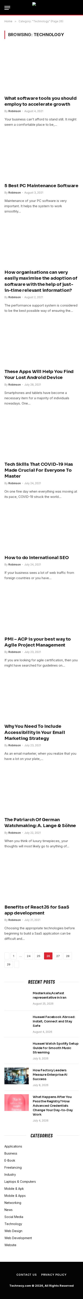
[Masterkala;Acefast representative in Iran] (16, 998)
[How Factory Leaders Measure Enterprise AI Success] (16, 1076)
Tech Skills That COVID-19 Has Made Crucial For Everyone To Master (38, 470)
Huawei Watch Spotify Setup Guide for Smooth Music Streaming (55, 1048)
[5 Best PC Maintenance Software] (41, 157)
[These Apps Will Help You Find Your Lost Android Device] (41, 343)
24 (29, 956)
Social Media (13, 1217)
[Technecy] (41, 7)
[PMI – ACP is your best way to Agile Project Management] (41, 610)
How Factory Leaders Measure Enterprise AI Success (50, 1074)
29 (8, 964)
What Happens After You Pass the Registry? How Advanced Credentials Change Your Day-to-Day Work (53, 1105)
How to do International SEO (36, 557)
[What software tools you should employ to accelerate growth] (41, 70)
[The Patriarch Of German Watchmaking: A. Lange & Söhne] (41, 791)
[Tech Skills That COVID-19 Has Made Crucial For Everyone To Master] (41, 436)
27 (58, 956)
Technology (13, 1224)
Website (10, 1245)
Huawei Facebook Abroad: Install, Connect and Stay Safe (54, 1021)
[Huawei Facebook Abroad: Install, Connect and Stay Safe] (16, 1022)
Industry (10, 1174)
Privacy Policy (54, 1274)
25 (38, 956)
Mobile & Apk (14, 1188)
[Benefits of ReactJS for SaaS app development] (41, 879)
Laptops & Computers (20, 1181)
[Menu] (7, 8)
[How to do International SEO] (41, 529)
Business (10, 1153)
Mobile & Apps (15, 1195)
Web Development (18, 1238)
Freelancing (13, 1167)
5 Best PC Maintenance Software (41, 185)
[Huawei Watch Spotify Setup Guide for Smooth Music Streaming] (16, 1049)
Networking (12, 1203)
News (8, 1210)
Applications (13, 1146)
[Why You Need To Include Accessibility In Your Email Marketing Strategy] (41, 698)
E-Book (9, 1160)
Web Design (13, 1231)
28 (67, 956)
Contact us (26, 1274)
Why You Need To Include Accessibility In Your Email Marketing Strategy (34, 732)
